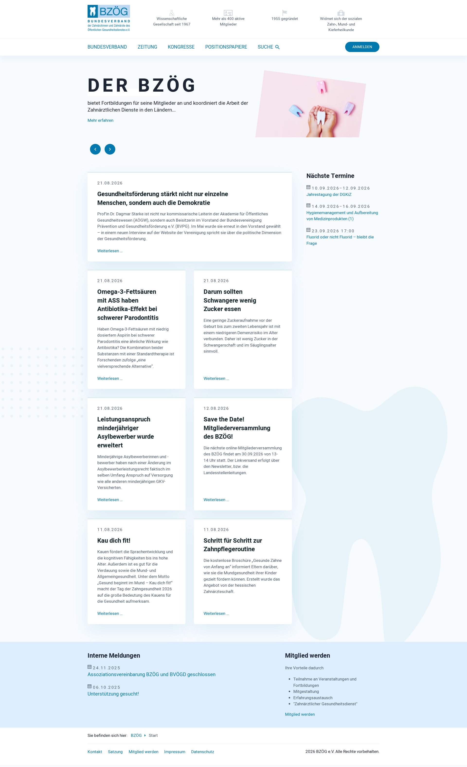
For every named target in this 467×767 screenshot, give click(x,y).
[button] (95, 149)
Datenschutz (202, 752)
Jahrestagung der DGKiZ (328, 195)
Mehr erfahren (100, 131)
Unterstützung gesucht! (113, 694)
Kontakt (95, 752)
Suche (265, 47)
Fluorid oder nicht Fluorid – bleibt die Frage (340, 240)
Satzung (115, 752)
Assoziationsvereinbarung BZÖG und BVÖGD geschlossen (152, 674)
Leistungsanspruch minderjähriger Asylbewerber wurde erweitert (125, 432)
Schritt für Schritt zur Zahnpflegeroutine (233, 545)
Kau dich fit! (113, 540)
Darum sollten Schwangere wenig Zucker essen (230, 301)
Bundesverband (107, 47)
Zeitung (147, 47)
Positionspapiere (226, 47)
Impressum (174, 752)
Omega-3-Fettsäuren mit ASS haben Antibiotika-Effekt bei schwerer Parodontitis (128, 305)
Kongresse (181, 47)
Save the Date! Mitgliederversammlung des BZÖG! (235, 428)
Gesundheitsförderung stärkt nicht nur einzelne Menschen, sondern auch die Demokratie (162, 198)
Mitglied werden (300, 714)
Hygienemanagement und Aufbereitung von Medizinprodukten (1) (342, 216)
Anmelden (362, 47)
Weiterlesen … (110, 251)
